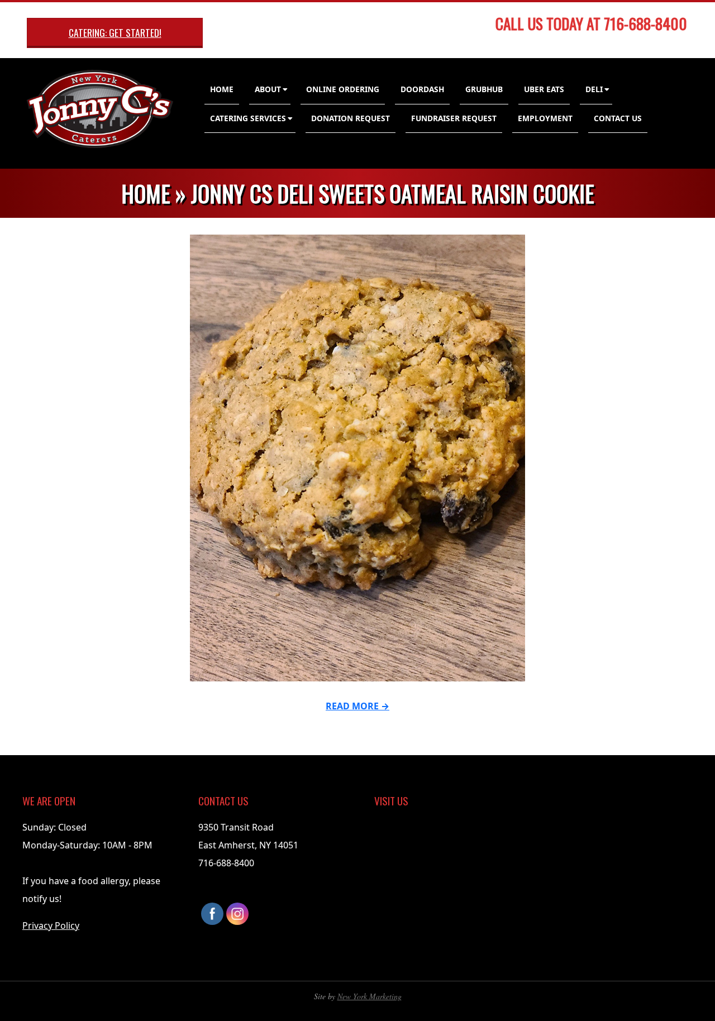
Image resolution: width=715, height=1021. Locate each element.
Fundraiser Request (454, 118)
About (268, 89)
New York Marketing (369, 996)
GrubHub (484, 89)
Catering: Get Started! (115, 32)
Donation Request (350, 118)
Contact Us (618, 118)
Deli (594, 89)
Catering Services (248, 118)
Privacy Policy (50, 925)
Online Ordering (342, 89)
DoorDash (422, 89)
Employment (545, 118)
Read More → (357, 706)
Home (221, 89)
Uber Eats (544, 89)
